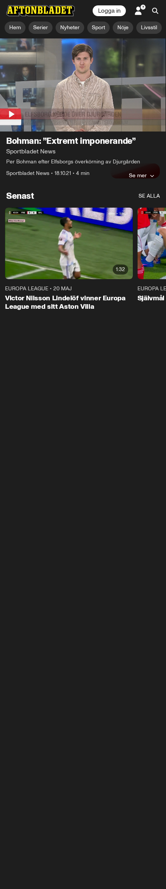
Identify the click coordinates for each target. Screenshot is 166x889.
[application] (83, 85)
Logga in (109, 10)
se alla (149, 196)
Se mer (138, 175)
